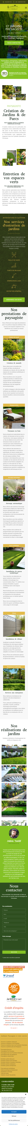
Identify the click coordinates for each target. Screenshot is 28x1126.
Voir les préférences (14, 1120)
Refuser (14, 1116)
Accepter (14, 1112)
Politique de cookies (13, 1124)
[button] (25, 1094)
